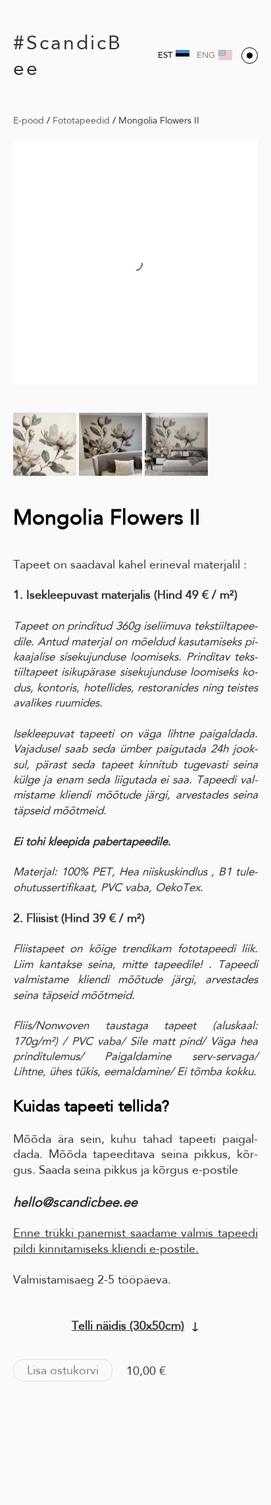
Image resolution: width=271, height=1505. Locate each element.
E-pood (28, 120)
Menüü (249, 55)
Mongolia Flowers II (158, 120)
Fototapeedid (81, 120)
